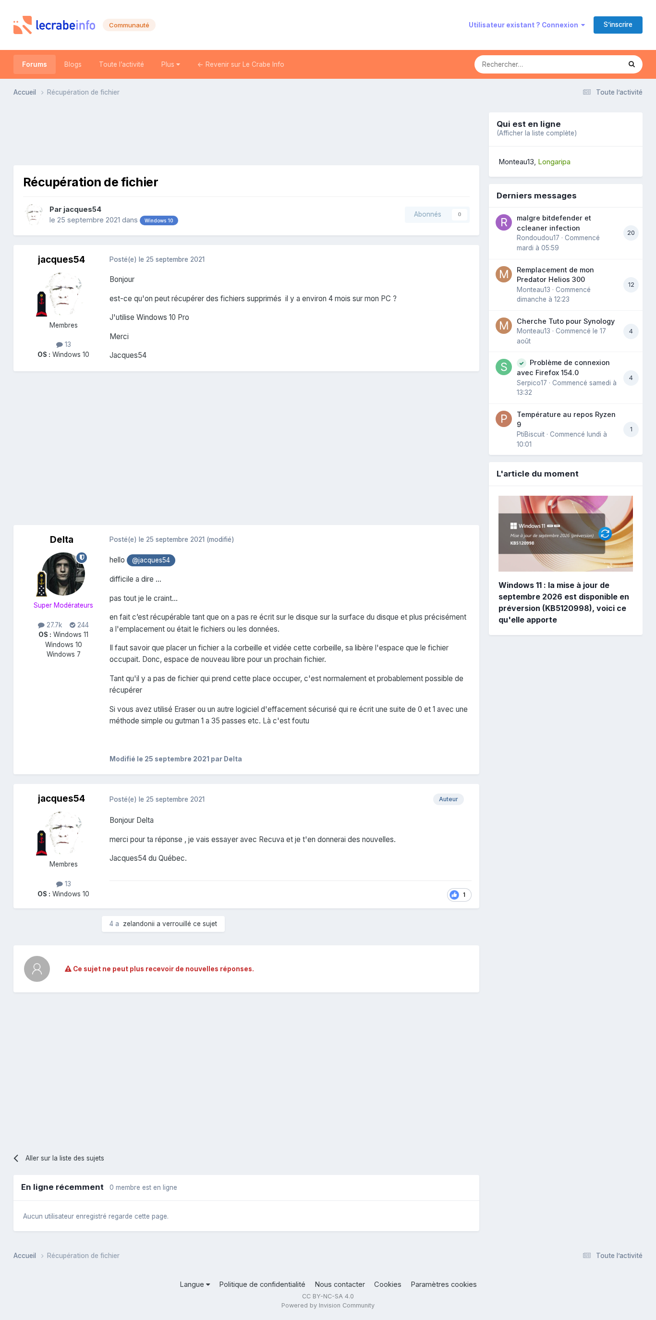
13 (67, 344)
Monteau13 (516, 162)
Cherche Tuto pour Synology (566, 321)
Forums (34, 64)
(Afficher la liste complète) (537, 133)
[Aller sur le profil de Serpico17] (504, 367)
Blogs (73, 64)
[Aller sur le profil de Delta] (63, 574)
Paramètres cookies (444, 1284)
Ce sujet (595, 64)
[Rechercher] (632, 64)
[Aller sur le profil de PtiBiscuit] (504, 419)
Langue (193, 1284)
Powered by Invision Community (328, 1305)
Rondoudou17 (538, 238)
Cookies (387, 1284)
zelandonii (139, 924)
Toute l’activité (121, 64)
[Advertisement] (246, 134)
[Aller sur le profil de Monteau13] (504, 274)
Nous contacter (340, 1284)
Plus (168, 64)
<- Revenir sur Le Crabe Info (240, 64)
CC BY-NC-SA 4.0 (328, 1296)
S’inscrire (618, 24)
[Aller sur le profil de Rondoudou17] (504, 222)
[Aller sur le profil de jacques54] (33, 214)
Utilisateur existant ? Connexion (525, 25)
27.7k (53, 625)
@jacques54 (151, 560)
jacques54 (82, 209)
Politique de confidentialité (262, 1284)
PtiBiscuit (531, 434)
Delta (61, 539)
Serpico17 (532, 383)
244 (82, 625)
